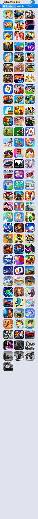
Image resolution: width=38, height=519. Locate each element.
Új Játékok (21, 6)
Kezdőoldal (10, 6)
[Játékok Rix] (11, 2)
